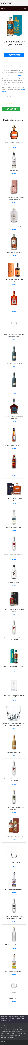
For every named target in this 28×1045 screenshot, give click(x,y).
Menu (3, 8)
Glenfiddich (4, 1037)
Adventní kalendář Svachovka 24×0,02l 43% (13, 1030)
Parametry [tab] (13, 66)
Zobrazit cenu (15, 55)
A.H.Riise (18, 1033)
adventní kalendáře (14, 1028)
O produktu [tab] (5, 66)
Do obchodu (12, 109)
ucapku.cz (7, 1042)
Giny (13, 1037)
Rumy (9, 1037)
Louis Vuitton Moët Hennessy (14, 48)
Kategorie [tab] (20, 66)
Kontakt (13, 1042)
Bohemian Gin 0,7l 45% (15, 1035)
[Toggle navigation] (25, 8)
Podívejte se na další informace (16, 76)
